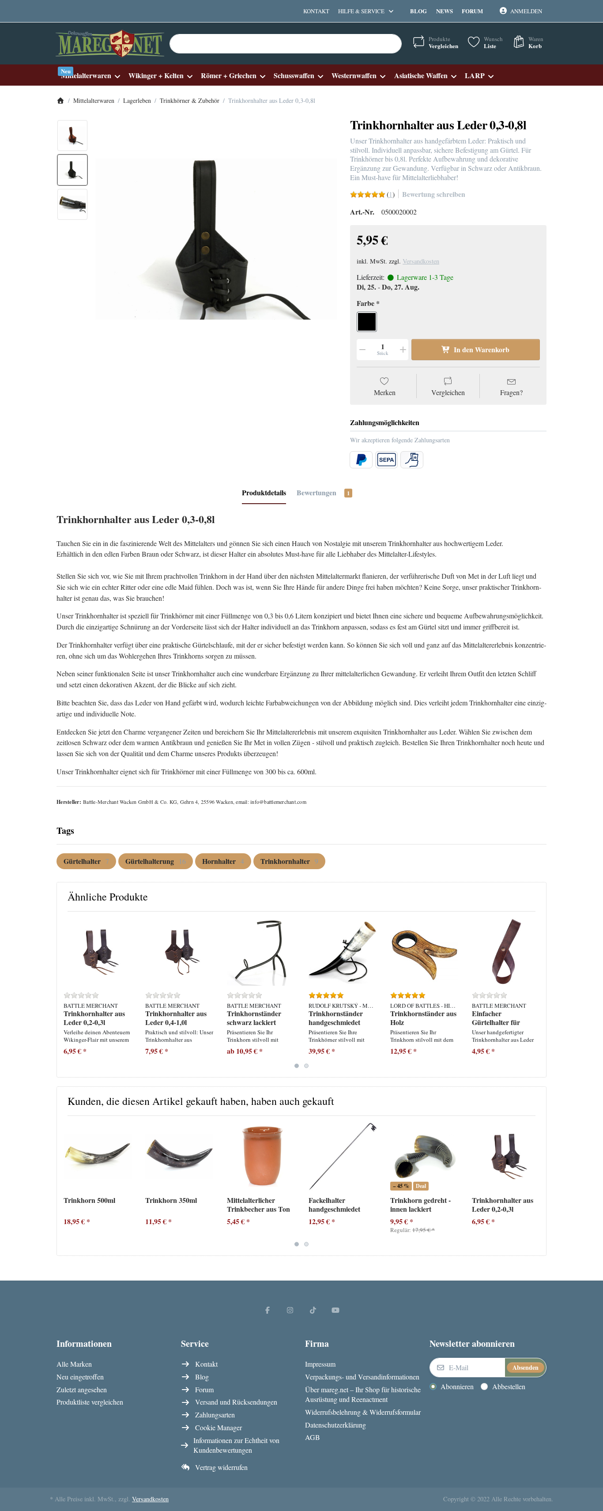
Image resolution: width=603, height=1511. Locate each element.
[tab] (264, 493)
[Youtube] (336, 1309)
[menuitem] (90, 75)
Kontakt (316, 11)
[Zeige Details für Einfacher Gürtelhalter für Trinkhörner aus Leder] (506, 952)
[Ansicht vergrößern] (216, 239)
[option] (72, 135)
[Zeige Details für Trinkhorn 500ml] (98, 1157)
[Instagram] (290, 1309)
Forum (472, 11)
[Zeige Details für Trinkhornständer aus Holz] (424, 952)
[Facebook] (267, 1309)
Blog (418, 11)
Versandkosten (421, 261)
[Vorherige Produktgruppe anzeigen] (67, 994)
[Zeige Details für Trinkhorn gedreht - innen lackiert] (424, 1157)
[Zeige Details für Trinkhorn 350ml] (179, 1157)
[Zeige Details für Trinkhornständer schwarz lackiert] (261, 952)
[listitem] (216, 239)
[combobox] (286, 43)
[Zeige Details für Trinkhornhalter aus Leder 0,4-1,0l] (179, 952)
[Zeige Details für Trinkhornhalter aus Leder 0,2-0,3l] (98, 952)
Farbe (365, 303)
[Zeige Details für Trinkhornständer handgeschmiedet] (343, 952)
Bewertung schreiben (433, 194)
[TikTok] (313, 1309)
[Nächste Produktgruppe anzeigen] (536, 994)
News (444, 11)
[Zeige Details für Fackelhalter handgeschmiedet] (343, 1157)
